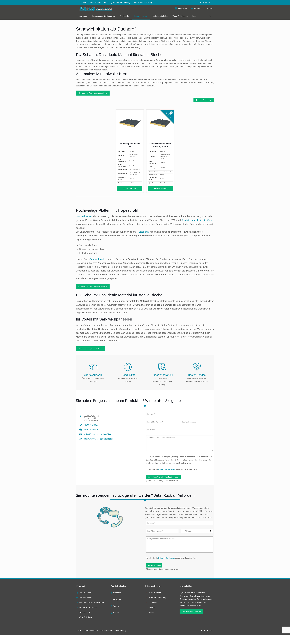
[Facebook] (200, 3)
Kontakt (151, 608)
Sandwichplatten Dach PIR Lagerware (160, 145)
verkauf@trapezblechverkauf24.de (97, 434)
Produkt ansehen (129, 188)
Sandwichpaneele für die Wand (196, 220)
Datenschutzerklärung (166, 469)
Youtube (116, 606)
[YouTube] (203, 3)
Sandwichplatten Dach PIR (130, 145)
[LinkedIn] (206, 3)
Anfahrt (151, 613)
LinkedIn (116, 613)
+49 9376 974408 (91, 430)
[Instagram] (209, 3)
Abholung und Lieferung (157, 597)
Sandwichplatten (84, 216)
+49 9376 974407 (91, 425)
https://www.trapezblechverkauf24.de (98, 439)
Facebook (117, 593)
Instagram (117, 599)
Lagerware (153, 603)
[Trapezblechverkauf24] (96, 9)
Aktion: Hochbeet (155, 592)
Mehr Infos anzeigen (205, 100)
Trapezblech (142, 232)
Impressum (104, 630)
